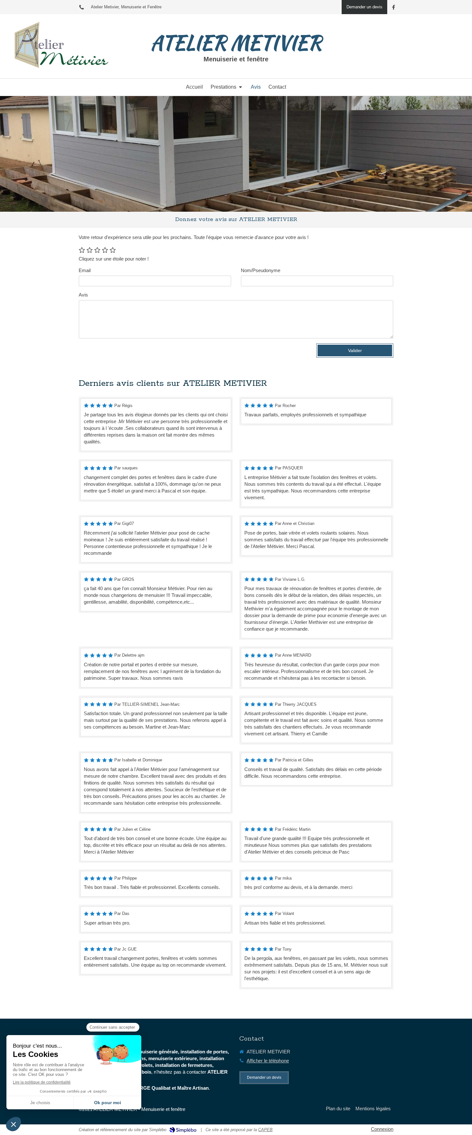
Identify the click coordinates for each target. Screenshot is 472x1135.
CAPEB (265, 1129)
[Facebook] (393, 8)
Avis (83, 294)
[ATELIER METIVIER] (57, 70)
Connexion (382, 1129)
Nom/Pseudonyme (260, 270)
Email (85, 270)
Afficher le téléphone (268, 1060)
